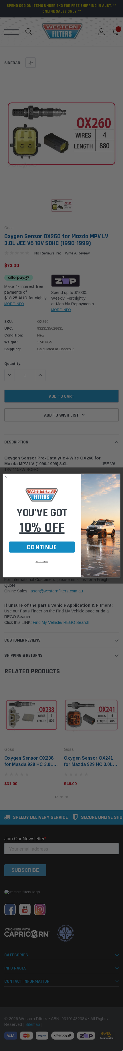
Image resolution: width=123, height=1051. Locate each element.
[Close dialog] (6, 477)
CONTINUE (42, 547)
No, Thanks (41, 561)
